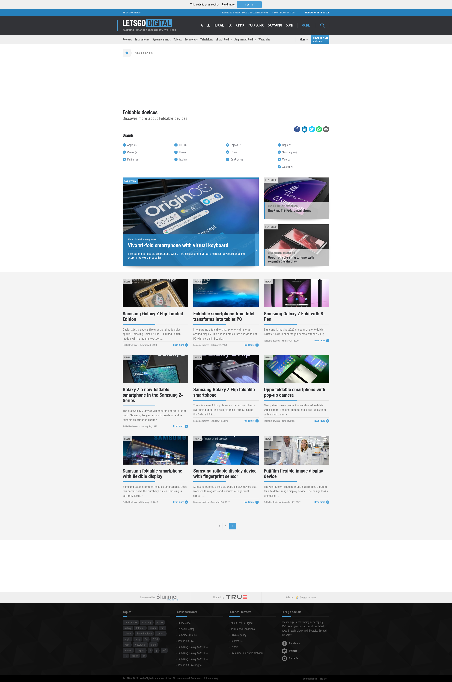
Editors (234, 647)
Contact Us (237, 641)
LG (230, 25)
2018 (155, 639)
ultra (153, 644)
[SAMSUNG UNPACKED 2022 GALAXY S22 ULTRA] (147, 23)
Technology (191, 39)
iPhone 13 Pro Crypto (190, 665)
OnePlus (237, 159)
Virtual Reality (224, 39)
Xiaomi (287, 166)
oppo (127, 644)
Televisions (206, 39)
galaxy (127, 627)
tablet (135, 655)
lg (156, 650)
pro (162, 627)
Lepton (236, 145)
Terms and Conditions (243, 629)
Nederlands (312, 12)
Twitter (293, 650)
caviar (153, 627)
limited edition (144, 633)
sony (137, 639)
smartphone (130, 622)
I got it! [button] (249, 4)
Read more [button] (228, 4)
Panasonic (256, 25)
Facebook (294, 643)
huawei (128, 650)
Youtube (293, 658)
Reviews (127, 39)
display (140, 650)
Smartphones (142, 39)
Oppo (240, 25)
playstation (140, 644)
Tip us (323, 678)
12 (125, 655)
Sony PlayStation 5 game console (272, 12)
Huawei (219, 25)
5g (146, 639)
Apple (205, 25)
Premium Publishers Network (247, 653)
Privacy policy (238, 635)
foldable (140, 627)
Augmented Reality (245, 39)
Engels (325, 12)
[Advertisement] (226, 83)
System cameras (161, 39)
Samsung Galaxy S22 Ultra (193, 647)
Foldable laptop (186, 629)
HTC (183, 145)
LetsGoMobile (310, 678)
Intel (183, 159)
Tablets (178, 39)
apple (127, 639)
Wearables (264, 39)
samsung (146, 622)
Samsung (275, 25)
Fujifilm (133, 159)
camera (161, 633)
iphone (128, 633)
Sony (290, 25)
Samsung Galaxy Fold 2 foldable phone (223, 12)
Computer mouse (187, 635)
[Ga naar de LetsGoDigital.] (126, 53)
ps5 (164, 650)
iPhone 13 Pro (186, 641)
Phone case (184, 623)
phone (159, 622)
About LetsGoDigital (241, 623)
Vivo (286, 159)
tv (144, 655)
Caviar (132, 152)
